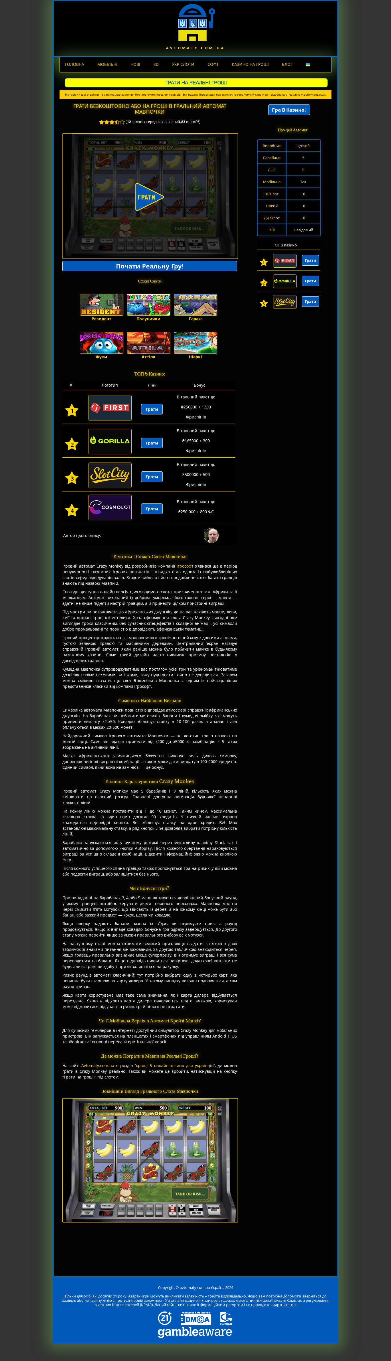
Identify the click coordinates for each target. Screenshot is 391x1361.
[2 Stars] (106, 122)
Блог (287, 64)
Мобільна (272, 181)
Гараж (195, 318)
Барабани (272, 157)
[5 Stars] (122, 122)
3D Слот (272, 193)
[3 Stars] (111, 122)
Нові (135, 64)
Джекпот (272, 217)
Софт (213, 64)
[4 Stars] (117, 122)
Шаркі (195, 356)
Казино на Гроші (250, 64)
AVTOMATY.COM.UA (195, 47)
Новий (272, 205)
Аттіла (148, 356)
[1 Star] (101, 122)
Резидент (101, 318)
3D (156, 64)
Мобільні (107, 64)
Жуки (101, 356)
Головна (74, 64)
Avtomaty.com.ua (97, 1065)
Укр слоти (183, 64)
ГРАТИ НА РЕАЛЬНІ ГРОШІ (196, 82)
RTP (271, 229)
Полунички (148, 318)
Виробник (272, 145)
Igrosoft (303, 145)
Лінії (271, 169)
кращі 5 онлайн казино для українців (174, 1065)
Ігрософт (185, 566)
